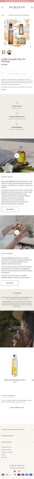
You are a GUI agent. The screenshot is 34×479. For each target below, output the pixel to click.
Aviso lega (4, 457)
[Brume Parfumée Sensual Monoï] (15, 365)
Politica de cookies (6, 449)
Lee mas (3, 89)
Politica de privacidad (7, 452)
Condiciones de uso (6, 447)
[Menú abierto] (3, 7)
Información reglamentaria (8, 396)
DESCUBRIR (10, 209)
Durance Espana (16, 465)
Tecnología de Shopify (17, 468)
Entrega (3, 454)
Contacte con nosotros (7, 435)
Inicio (3, 15)
